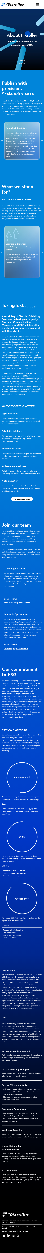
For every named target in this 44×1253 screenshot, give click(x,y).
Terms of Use (16, 1232)
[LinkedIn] (9, 1236)
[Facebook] (4, 1236)
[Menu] (37, 4)
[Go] (22, 67)
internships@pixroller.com (28, 627)
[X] (18, 1236)
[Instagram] (13, 1236)
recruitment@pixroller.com (17, 602)
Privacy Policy (7, 1232)
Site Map (25, 1232)
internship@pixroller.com (16, 648)
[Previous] (2, 140)
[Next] (42, 140)
